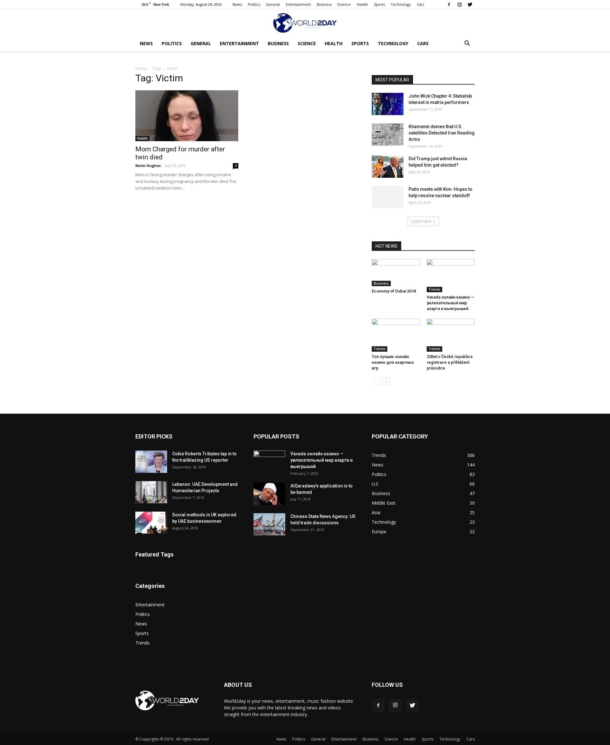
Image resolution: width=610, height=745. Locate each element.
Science (344, 4)
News (237, 4)
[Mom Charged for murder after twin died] (186, 115)
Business (324, 4)
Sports (379, 4)
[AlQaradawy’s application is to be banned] (269, 494)
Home (140, 68)
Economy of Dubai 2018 (394, 291)
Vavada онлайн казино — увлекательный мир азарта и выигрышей (450, 303)
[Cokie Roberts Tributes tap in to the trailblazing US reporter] (151, 462)
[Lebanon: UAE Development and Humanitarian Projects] (151, 492)
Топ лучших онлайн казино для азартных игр (393, 362)
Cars (420, 4)
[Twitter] (470, 4)
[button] (467, 44)
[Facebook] (449, 4)
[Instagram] (459, 4)
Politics (254, 4)
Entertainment (298, 4)
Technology (401, 4)
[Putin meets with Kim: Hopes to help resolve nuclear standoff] (387, 197)
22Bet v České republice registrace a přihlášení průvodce (450, 362)
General (273, 4)
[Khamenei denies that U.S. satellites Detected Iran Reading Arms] (387, 134)
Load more (421, 221)
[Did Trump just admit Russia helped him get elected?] (387, 166)
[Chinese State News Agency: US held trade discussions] (269, 524)
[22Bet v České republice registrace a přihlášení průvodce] (451, 335)
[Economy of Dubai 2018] (396, 272)
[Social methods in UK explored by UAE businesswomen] (151, 523)
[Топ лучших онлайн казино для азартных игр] (396, 335)
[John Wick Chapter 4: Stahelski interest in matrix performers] (387, 104)
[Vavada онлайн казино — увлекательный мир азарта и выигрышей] (451, 275)
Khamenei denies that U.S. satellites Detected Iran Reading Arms (442, 133)
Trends (434, 289)
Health (362, 4)
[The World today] (305, 23)
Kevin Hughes (148, 165)
